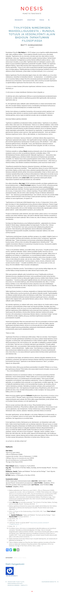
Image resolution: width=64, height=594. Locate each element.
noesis (32, 9)
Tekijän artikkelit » (12, 575)
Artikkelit (15, 557)
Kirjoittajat (31, 20)
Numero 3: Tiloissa (22, 557)
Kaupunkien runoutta (49, 581)
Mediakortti (19, 20)
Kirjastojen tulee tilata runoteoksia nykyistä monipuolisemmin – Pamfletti (18, 583)
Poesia (42, 20)
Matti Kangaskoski (32, 45)
